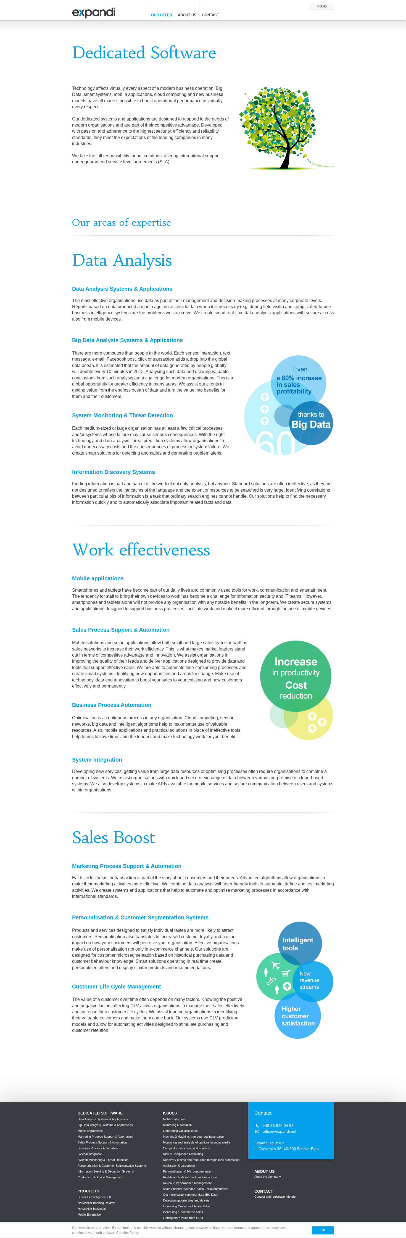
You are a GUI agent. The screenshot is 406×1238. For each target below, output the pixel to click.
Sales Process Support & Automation (102, 1142)
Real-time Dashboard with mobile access (190, 1177)
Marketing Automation (177, 1125)
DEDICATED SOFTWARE (100, 1113)
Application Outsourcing (179, 1165)
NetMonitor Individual (92, 1208)
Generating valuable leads (180, 1130)
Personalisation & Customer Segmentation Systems (112, 1165)
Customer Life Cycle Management (100, 1177)
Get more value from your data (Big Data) (190, 1194)
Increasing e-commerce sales (183, 1212)
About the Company (267, 1176)
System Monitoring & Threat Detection (103, 1159)
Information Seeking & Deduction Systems (106, 1171)
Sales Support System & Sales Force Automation (195, 1188)
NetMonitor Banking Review (96, 1203)
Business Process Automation (98, 1148)
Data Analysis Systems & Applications (103, 1119)
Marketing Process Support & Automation (105, 1136)
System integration (90, 1154)
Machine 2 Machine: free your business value (193, 1136)
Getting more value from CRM (183, 1217)
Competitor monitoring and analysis (186, 1148)
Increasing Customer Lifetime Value (186, 1206)
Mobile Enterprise (89, 1214)
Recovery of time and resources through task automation (201, 1159)
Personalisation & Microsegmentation (187, 1171)
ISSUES (170, 1113)
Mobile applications (90, 1130)
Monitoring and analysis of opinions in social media (196, 1142)
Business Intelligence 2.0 (94, 1197)
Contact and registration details (275, 1196)
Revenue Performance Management (187, 1183)
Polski (322, 6)
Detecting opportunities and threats (186, 1200)
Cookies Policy (127, 1233)
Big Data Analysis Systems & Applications (105, 1125)
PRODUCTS (88, 1191)
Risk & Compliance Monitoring (183, 1154)
